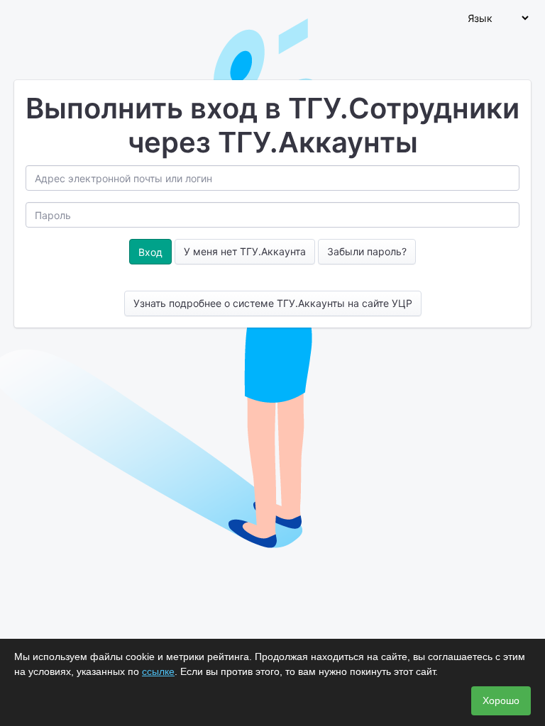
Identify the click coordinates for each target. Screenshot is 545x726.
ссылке (158, 671)
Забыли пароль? (367, 251)
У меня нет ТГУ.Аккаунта (245, 251)
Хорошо (501, 700)
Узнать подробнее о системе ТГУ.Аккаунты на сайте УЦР (272, 303)
